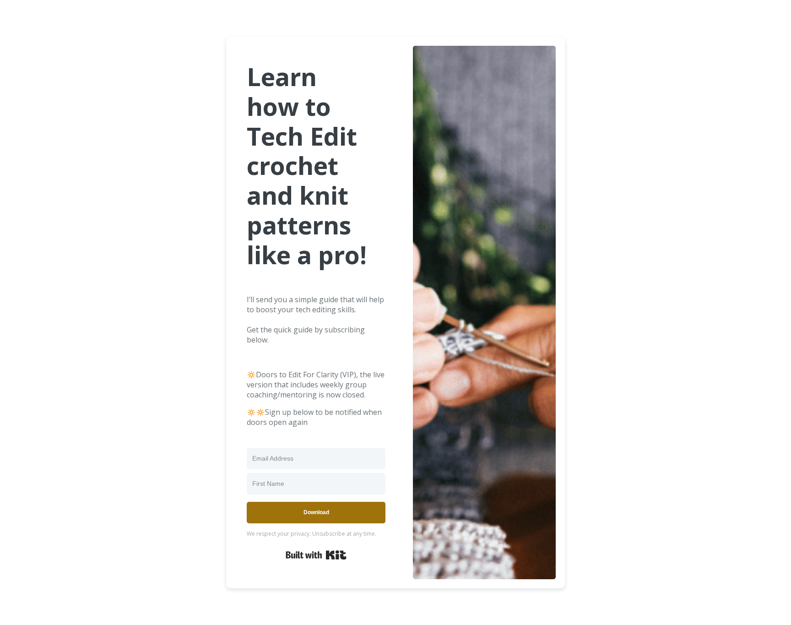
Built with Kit (316, 555)
